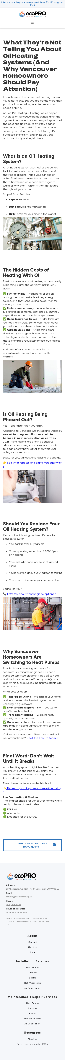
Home (32, 952)
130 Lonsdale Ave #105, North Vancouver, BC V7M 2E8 (32, 889)
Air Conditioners (32, 988)
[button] (32, 23)
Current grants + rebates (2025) (32, 1044)
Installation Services (32, 961)
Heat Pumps (32, 967)
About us (32, 947)
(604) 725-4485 (13, 904)
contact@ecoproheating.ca (19, 896)
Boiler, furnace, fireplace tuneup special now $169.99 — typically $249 (33, 3)
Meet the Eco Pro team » (42, 738)
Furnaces (32, 972)
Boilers (32, 978)
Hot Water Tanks (32, 983)
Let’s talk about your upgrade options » (31, 593)
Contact (32, 942)
